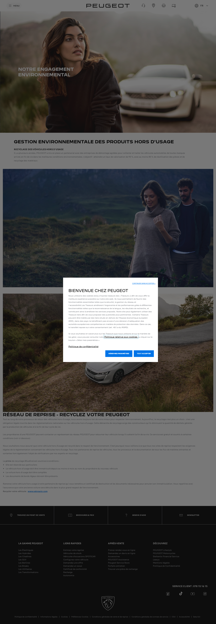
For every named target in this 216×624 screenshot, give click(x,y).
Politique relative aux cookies (121, 337)
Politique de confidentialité (83, 346)
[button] (143, 283)
